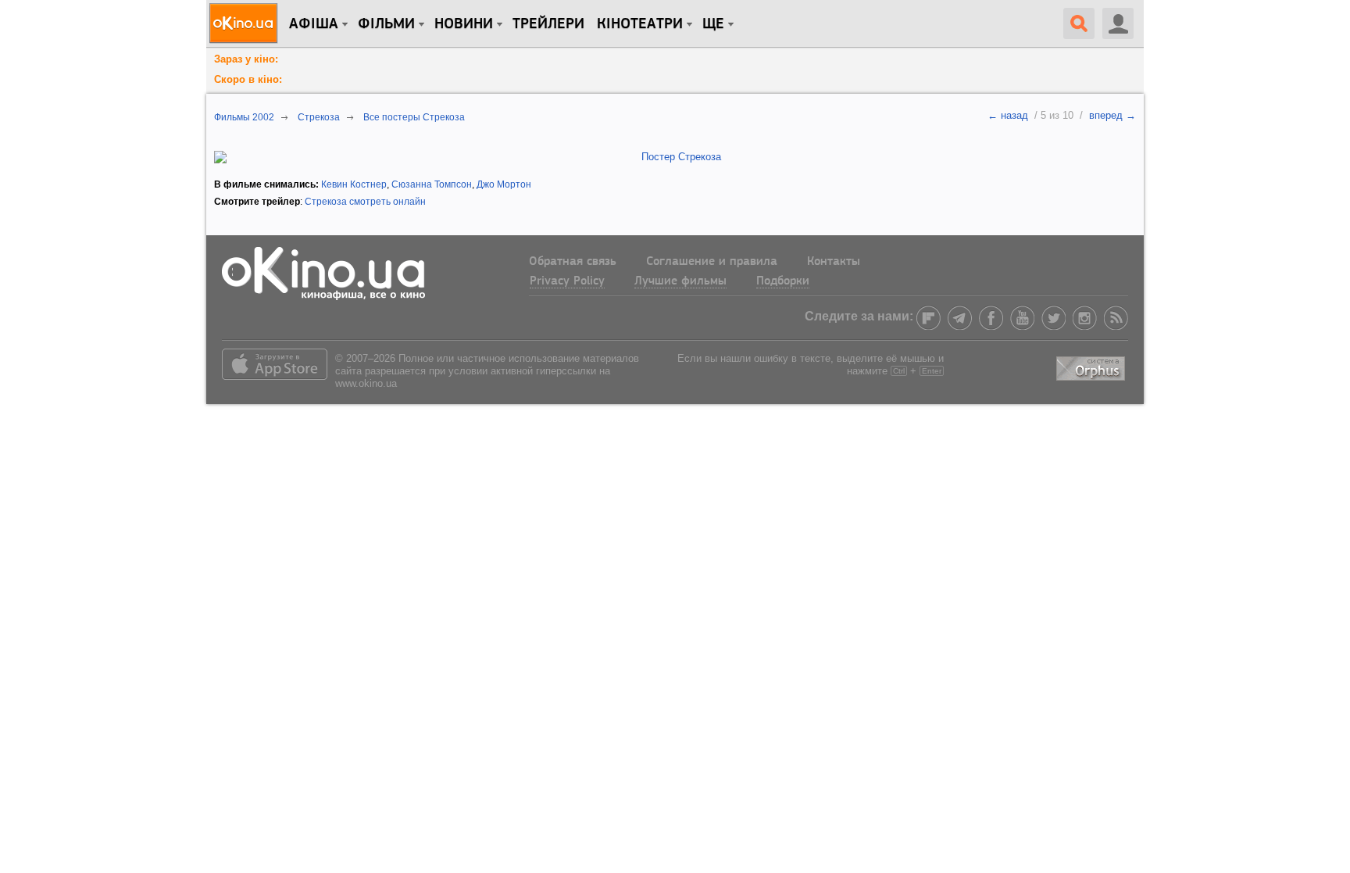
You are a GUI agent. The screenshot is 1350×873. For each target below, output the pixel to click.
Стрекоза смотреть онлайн (365, 201)
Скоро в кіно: (248, 79)
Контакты (833, 262)
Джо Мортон (504, 184)
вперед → (1112, 115)
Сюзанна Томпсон (431, 184)
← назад (1008, 115)
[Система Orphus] (1092, 365)
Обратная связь (572, 262)
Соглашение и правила (711, 262)
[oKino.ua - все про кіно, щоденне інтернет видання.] (246, 23)
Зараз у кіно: (246, 59)
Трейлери (548, 24)
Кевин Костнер (354, 184)
